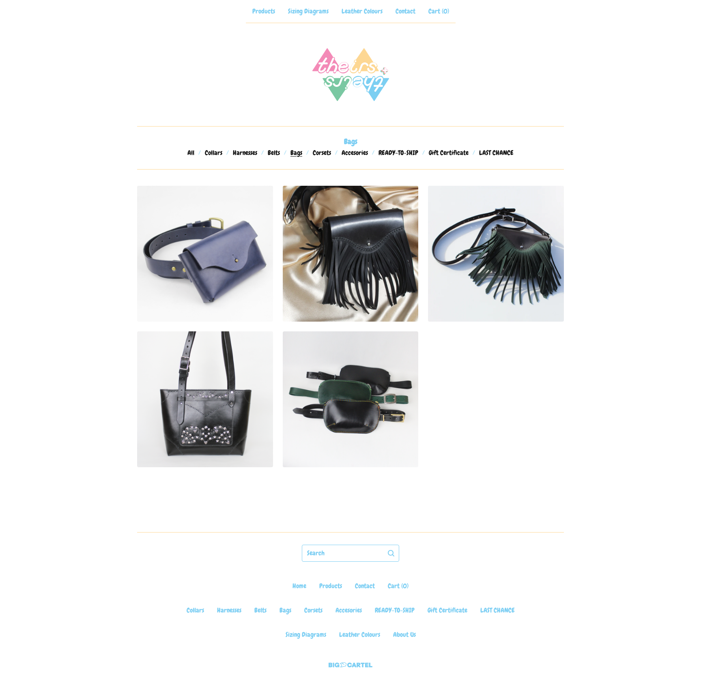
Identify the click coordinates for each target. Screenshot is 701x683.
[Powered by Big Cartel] (350, 665)
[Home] (350, 74)
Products (263, 11)
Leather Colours (362, 11)
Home (299, 586)
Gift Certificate (449, 152)
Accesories (355, 152)
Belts (274, 152)
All (190, 152)
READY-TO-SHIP (398, 152)
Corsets (322, 152)
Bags (296, 152)
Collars (213, 152)
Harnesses (245, 152)
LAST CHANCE (496, 152)
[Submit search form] (391, 553)
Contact (405, 11)
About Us (404, 634)
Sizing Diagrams (308, 11)
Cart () (438, 11)
